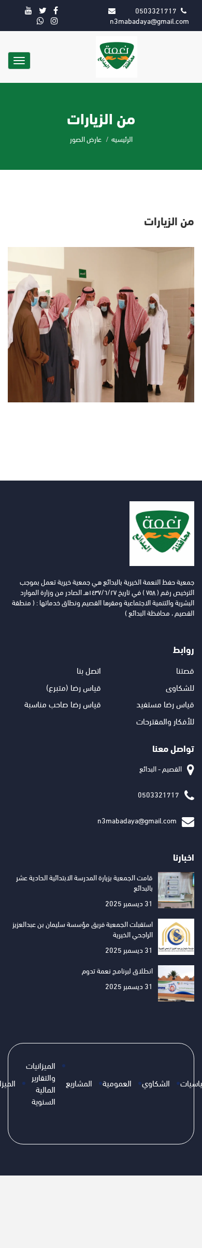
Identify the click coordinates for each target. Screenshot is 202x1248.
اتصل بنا (89, 670)
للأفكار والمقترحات (165, 721)
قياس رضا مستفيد (165, 703)
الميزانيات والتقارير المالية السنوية (40, 1083)
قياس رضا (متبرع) (73, 687)
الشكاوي (156, 1083)
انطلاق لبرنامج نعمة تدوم (117, 970)
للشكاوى (180, 687)
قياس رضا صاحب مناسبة (62, 703)
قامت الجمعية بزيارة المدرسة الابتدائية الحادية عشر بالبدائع (84, 882)
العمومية (117, 1083)
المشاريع (79, 1083)
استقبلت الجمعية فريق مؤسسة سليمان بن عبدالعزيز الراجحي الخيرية (82, 928)
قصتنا (185, 670)
